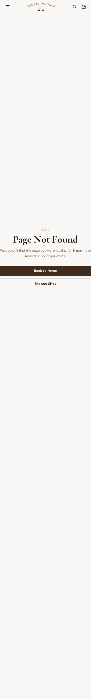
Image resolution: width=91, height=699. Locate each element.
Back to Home (45, 270)
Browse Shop (46, 283)
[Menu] (7, 7)
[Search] (74, 7)
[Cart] (84, 7)
